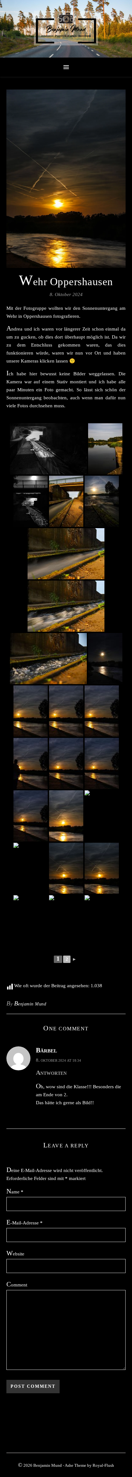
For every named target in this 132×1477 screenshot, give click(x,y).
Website (15, 1253)
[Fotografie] (66, 29)
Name (14, 1191)
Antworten (51, 1072)
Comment (16, 1284)
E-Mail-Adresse (24, 1222)
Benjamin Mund (30, 1003)
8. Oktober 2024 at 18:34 (58, 1060)
